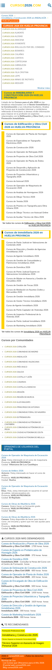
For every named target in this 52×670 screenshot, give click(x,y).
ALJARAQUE (14, 29)
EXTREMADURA (17, 417)
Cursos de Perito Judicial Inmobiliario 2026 (25, 321)
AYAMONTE (13, 43)
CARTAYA (13, 58)
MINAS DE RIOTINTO (18, 79)
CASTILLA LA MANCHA (20, 387)
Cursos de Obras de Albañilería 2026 (18, 504)
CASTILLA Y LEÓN (18, 377)
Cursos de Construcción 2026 (20, 147)
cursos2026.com (16, 656)
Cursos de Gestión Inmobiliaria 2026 (23, 296)
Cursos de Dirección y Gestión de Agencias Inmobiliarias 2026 (23, 606)
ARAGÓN (14, 392)
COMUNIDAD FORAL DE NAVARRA (25, 412)
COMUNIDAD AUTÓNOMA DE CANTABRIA (23, 423)
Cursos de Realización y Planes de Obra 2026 (25, 543)
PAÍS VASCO (16, 367)
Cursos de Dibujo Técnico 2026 (20, 197)
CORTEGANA (14, 61)
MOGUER (12, 83)
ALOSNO (12, 36)
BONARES (13, 51)
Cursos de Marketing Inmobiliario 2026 (24, 325)
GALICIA (14, 372)
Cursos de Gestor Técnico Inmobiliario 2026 (26, 301)
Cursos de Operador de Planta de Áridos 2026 (25, 574)
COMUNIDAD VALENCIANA (22, 362)
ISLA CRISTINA (15, 72)
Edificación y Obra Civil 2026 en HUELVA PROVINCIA (37, 224)
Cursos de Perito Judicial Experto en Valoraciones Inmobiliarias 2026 (23, 273)
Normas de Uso (8, 660)
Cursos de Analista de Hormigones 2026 (24, 192)
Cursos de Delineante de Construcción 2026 (24, 568)
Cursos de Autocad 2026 (17, 181)
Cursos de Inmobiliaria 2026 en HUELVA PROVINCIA (23, 234)
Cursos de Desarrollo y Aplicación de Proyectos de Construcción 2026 (23, 168)
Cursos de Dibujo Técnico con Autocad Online (27, 212)
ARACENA (13, 40)
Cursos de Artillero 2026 (12, 471)
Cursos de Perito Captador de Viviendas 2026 (27, 310)
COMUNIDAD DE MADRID (21, 352)
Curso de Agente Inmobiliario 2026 (22, 305)
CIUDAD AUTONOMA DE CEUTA (24, 432)
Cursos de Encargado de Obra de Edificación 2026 (24, 582)
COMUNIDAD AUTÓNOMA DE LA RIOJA (24, 428)
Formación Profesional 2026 (13, 631)
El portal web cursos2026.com (16, 665)
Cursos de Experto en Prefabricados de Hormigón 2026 (21, 551)
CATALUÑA (15, 347)
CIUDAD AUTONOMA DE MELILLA (24, 437)
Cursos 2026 (7, 15)
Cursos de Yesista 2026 (17, 201)
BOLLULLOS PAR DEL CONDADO (23, 47)
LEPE (11, 76)
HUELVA (12, 69)
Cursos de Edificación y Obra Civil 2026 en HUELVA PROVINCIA (25, 125)
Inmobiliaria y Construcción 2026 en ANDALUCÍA (23, 18)
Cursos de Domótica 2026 (18, 267)
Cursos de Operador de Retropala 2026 (24, 152)
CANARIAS (15, 382)
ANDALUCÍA (16, 357)
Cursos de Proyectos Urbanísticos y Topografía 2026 (25, 597)
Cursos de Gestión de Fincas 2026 (22, 285)
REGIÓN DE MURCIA (19, 397)
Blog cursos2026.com (13, 667)
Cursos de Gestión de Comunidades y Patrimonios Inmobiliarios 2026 (23, 261)
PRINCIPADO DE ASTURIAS (22, 407)
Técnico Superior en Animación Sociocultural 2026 (19, 639)
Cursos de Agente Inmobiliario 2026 (22, 256)
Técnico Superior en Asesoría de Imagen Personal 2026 (23, 644)
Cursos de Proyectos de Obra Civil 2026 (24, 156)
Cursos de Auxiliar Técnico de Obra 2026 (25, 217)
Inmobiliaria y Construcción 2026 (20, 635)
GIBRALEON (14, 65)
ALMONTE (13, 33)
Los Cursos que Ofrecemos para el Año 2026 (23, 663)
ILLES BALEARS (17, 402)
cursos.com (25, 5)
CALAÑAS (13, 54)
